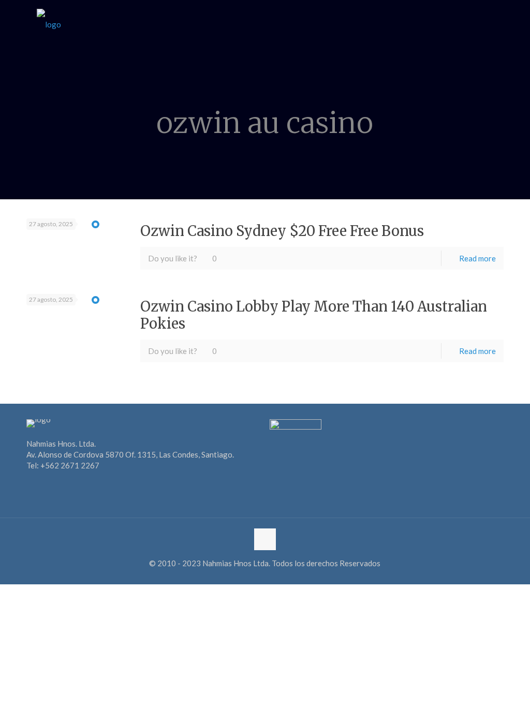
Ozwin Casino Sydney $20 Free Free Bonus (282, 231)
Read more (477, 258)
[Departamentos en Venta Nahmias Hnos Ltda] (49, 23)
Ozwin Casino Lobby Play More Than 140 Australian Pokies (313, 315)
